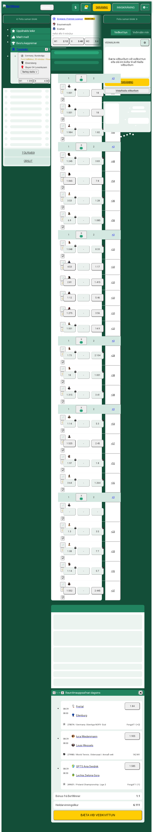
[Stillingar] (144, 74)
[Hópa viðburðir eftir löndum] (47, 101)
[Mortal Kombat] (62, 53)
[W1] (69, 175)
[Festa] (62, 80)
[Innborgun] (75, 7)
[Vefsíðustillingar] (145, 7)
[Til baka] (46, 49)
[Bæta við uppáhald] (63, 85)
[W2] (97, 87)
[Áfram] (62, 686)
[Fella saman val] (42, 101)
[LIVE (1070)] (55, 53)
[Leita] (98, 53)
